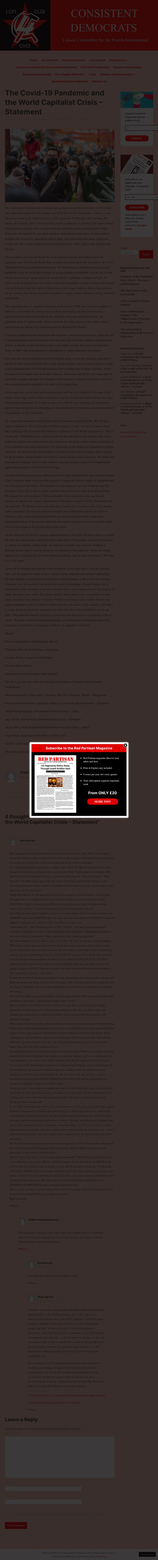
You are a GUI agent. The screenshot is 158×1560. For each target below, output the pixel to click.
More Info (102, 801)
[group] (102, 772)
